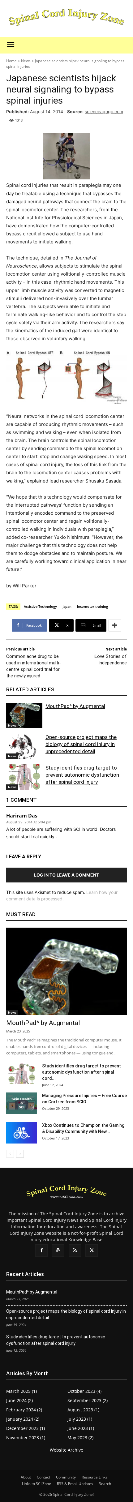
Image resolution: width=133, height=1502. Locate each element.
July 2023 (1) (79, 1419)
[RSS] (75, 1250)
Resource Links (94, 1477)
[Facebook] (41, 1250)
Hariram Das (21, 815)
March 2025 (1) (21, 1391)
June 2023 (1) (80, 1428)
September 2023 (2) (87, 1400)
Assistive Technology (40, 606)
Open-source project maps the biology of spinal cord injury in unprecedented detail (81, 744)
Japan (66, 606)
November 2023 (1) (25, 1437)
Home (11, 60)
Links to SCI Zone (36, 1483)
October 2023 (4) (84, 1391)
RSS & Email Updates (75, 1483)
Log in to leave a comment (66, 875)
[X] (91, 1250)
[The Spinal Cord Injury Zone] (66, 18)
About (26, 1477)
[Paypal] (58, 1250)
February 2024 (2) (24, 1410)
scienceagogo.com (104, 111)
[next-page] (20, 1154)
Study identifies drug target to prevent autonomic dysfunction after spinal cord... (81, 1072)
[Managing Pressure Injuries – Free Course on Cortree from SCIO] (21, 1103)
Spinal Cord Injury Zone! (73, 1494)
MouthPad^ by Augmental (75, 706)
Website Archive (66, 1450)
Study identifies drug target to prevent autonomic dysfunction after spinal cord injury (82, 775)
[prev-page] (10, 1154)
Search (105, 1483)
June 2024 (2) (19, 1400)
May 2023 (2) (80, 1437)
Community (66, 1477)
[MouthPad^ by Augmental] (24, 715)
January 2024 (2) (22, 1419)
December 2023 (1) (25, 1428)
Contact (43, 1477)
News (26, 60)
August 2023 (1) (83, 1410)
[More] (114, 625)
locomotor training (92, 606)
